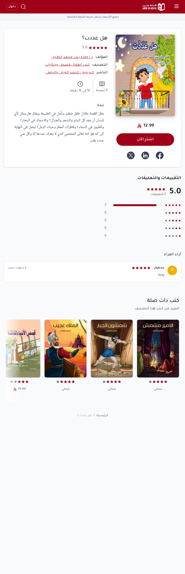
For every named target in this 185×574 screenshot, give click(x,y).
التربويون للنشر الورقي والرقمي (69, 73)
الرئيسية (102, 415)
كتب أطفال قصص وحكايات (67, 65)
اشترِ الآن (145, 139)
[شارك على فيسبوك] (159, 155)
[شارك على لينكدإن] (145, 155)
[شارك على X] (131, 155)
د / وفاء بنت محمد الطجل (72, 57)
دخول (12, 6)
